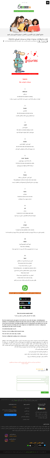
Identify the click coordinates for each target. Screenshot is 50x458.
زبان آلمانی (27, 414)
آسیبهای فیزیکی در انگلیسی (43, 42)
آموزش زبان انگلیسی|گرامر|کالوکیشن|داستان (13, 41)
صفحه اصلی (27, 408)
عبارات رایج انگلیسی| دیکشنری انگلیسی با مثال (30, 41)
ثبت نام (23, 2)
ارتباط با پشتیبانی (26, 419)
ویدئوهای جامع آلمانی (25, 416)
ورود (26, 2)
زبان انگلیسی (26, 411)
